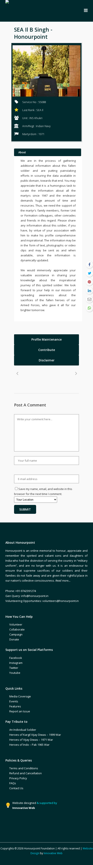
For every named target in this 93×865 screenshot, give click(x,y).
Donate (14, 639)
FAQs (12, 783)
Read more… (63, 580)
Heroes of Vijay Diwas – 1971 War (31, 740)
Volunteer (15, 624)
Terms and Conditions (23, 768)
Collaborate (17, 629)
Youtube (14, 673)
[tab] (46, 339)
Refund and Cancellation (25, 773)
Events (13, 701)
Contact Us (16, 788)
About (22, 152)
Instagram (15, 663)
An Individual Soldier (22, 730)
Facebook (15, 658)
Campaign (15, 634)
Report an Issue (19, 711)
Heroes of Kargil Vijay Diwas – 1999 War (35, 735)
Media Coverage (20, 696)
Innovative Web (53, 853)
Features (15, 706)
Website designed (24, 803)
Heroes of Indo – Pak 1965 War (29, 745)
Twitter (13, 668)
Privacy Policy (18, 778)
